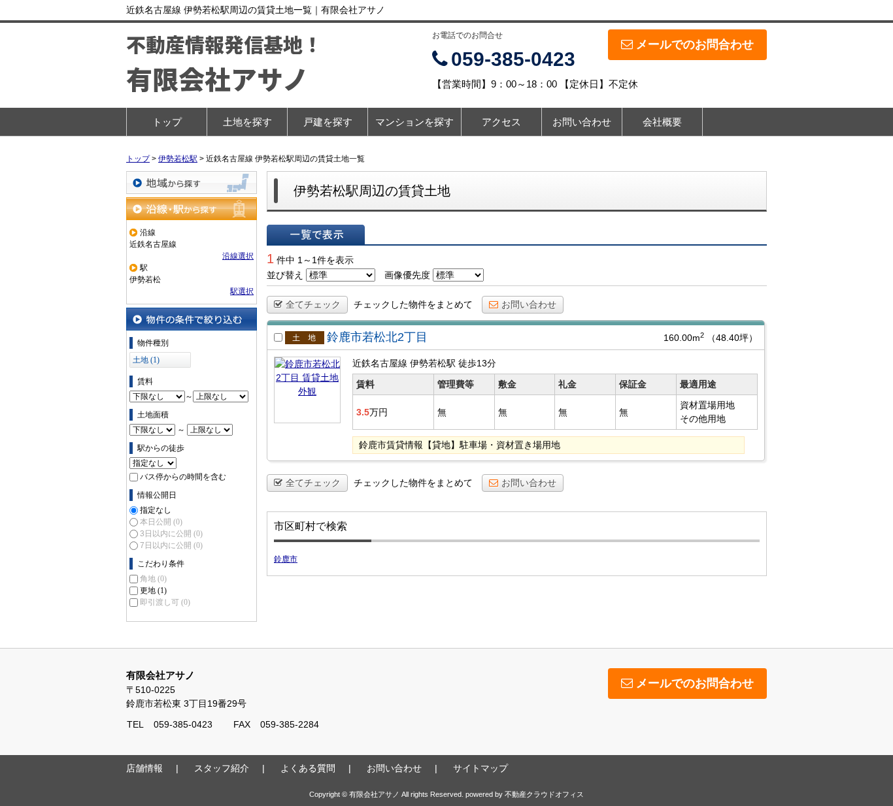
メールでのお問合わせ (695, 44)
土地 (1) (146, 359)
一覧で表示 (316, 234)
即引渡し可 (165, 602)
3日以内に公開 (171, 533)
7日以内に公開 (171, 545)
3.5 (362, 412)
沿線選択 (238, 256)
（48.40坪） (732, 337)
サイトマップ (480, 768)
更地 (153, 590)
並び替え (285, 275)
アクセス (501, 121)
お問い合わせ (581, 121)
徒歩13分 (477, 363)
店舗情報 (144, 768)
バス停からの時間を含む (183, 476)
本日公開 (161, 521)
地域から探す (191, 182)
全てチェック (313, 304)
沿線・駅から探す (191, 208)
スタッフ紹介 (221, 768)
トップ (167, 121)
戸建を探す (327, 121)
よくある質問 (307, 768)
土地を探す (247, 121)
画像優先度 (407, 275)
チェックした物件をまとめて (413, 304)
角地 (153, 578)
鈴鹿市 (285, 559)
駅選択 (242, 291)
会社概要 (662, 121)
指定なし (155, 510)
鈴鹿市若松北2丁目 (377, 337)
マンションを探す (414, 121)
